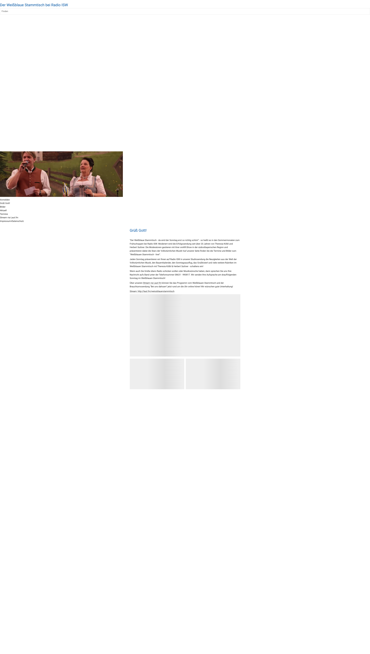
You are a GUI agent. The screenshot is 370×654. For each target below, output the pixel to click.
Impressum (5, 221)
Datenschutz (18, 221)
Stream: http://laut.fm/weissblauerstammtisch (152, 291)
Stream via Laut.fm (152, 283)
